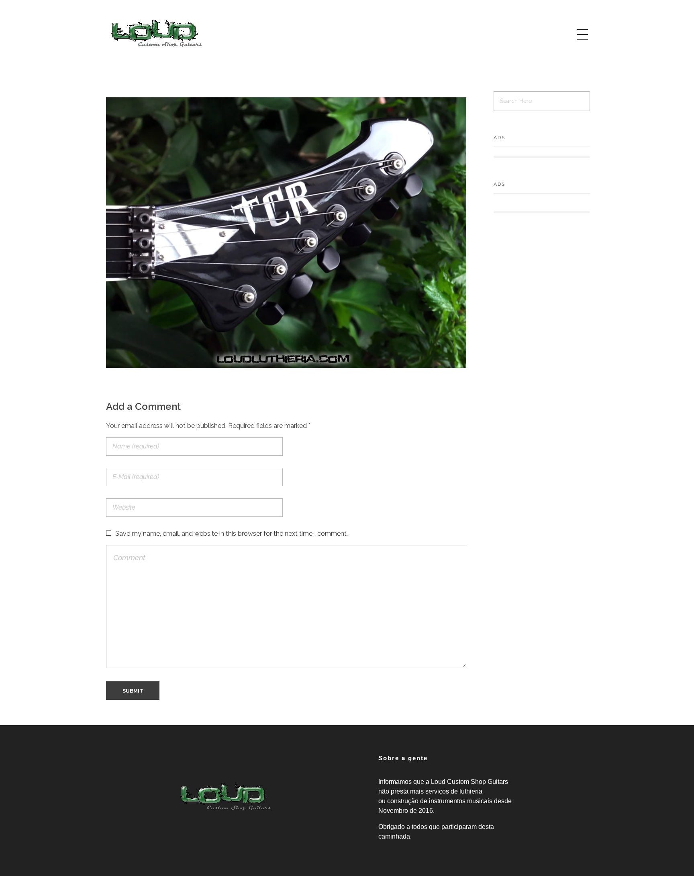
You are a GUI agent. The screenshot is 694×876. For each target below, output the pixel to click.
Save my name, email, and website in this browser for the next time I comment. (231, 533)
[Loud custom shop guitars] (156, 33)
